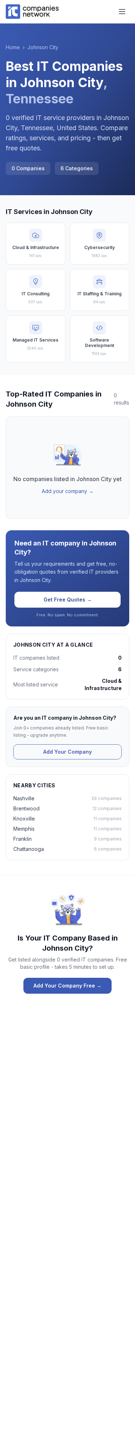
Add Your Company (67, 752)
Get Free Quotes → (68, 599)
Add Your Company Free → (67, 985)
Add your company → (68, 491)
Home (13, 47)
